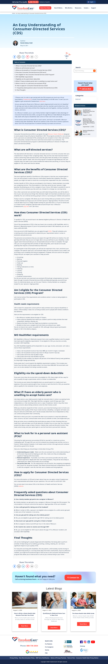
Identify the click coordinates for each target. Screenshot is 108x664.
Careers (86, 8)
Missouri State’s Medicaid (55, 134)
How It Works (58, 8)
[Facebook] (81, 642)
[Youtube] (93, 642)
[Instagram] (85, 642)
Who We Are (68, 8)
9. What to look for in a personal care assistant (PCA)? (30, 83)
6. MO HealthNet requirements (24, 77)
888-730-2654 (29, 645)
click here (42, 101)
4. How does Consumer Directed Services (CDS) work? (30, 72)
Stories (47, 650)
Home (13, 13)
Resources (78, 8)
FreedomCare (27, 99)
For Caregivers (49, 647)
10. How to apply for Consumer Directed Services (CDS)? (31, 85)
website (21, 486)
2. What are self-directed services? (25, 68)
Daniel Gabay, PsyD (26, 43)
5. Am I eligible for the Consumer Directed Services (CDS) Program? (34, 74)
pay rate (26, 206)
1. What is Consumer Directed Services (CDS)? (28, 66)
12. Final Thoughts (20, 90)
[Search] (94, 71)
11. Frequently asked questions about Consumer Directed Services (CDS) (36, 88)
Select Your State (45, 8)
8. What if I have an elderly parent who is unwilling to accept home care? (36, 81)
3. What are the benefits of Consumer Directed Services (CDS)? (33, 70)
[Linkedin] (88, 642)
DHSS (50, 231)
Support (93, 8)
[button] (14, 56)
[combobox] (85, 71)
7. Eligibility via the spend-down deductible (27, 79)
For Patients (48, 644)
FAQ (46, 653)
